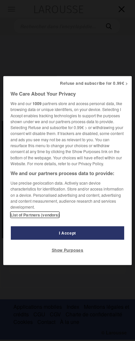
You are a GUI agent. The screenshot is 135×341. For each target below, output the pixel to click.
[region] (67, 170)
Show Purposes (68, 250)
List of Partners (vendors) (34, 214)
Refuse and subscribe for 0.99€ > (94, 83)
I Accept (67, 233)
